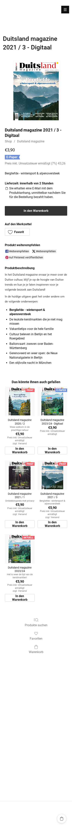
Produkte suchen (36, 625)
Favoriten (36, 638)
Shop (8, 141)
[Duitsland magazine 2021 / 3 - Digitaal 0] (36, 90)
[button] (17, 232)
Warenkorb (36, 652)
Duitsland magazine (30, 141)
